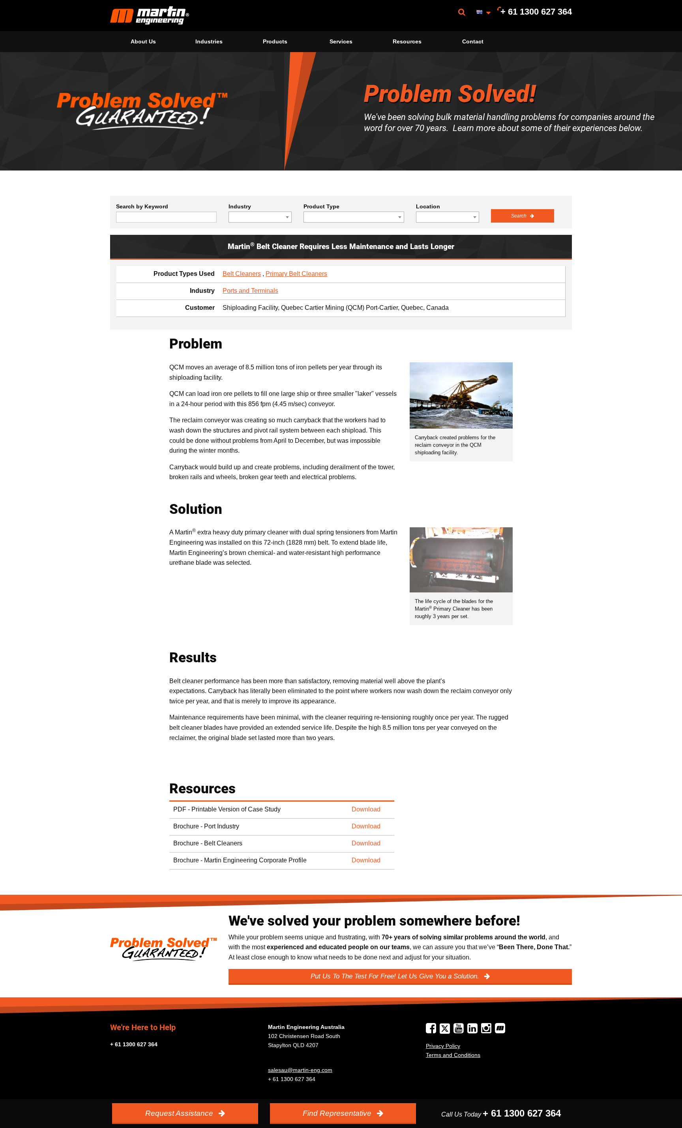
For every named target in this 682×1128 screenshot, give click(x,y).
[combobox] (260, 217)
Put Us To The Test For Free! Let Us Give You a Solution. (396, 976)
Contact (472, 41)
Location (428, 206)
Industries (209, 41)
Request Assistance (180, 1113)
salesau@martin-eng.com (300, 1070)
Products (275, 41)
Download (366, 809)
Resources (407, 41)
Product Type (321, 206)
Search (519, 216)
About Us (143, 41)
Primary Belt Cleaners (296, 273)
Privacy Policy (443, 1046)
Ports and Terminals (250, 290)
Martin (149, 15)
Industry (240, 206)
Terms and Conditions (453, 1055)
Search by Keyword (142, 206)
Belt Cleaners (242, 273)
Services (341, 41)
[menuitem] (149, 15)
